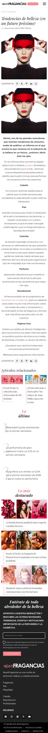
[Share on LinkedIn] (31, 84)
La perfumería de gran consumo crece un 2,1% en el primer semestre (22, 451)
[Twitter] (23, 716)
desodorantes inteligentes (14, 300)
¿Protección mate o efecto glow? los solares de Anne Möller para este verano (36, 395)
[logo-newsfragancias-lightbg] (14, 4)
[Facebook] (5, 716)
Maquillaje (12, 12)
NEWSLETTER (38, 731)
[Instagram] (11, 716)
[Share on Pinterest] (26, 84)
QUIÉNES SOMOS (11, 731)
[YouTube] (29, 716)
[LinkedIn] (17, 716)
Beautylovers (9, 700)
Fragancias (8, 682)
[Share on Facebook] (17, 84)
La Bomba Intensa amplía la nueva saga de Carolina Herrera (26, 524)
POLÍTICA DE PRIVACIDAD (13, 728)
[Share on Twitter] (22, 84)
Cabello (6, 696)
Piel (4, 686)
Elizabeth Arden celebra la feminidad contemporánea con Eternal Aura (24, 590)
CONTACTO (25, 731)
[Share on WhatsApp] (36, 84)
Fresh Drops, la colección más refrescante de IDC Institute (12, 393)
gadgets (29, 165)
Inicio (3, 12)
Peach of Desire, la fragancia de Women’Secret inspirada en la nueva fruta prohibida (26, 557)
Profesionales (9, 703)
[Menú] (44, 4)
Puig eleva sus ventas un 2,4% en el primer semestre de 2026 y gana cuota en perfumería (23, 475)
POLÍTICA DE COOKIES (33, 728)
